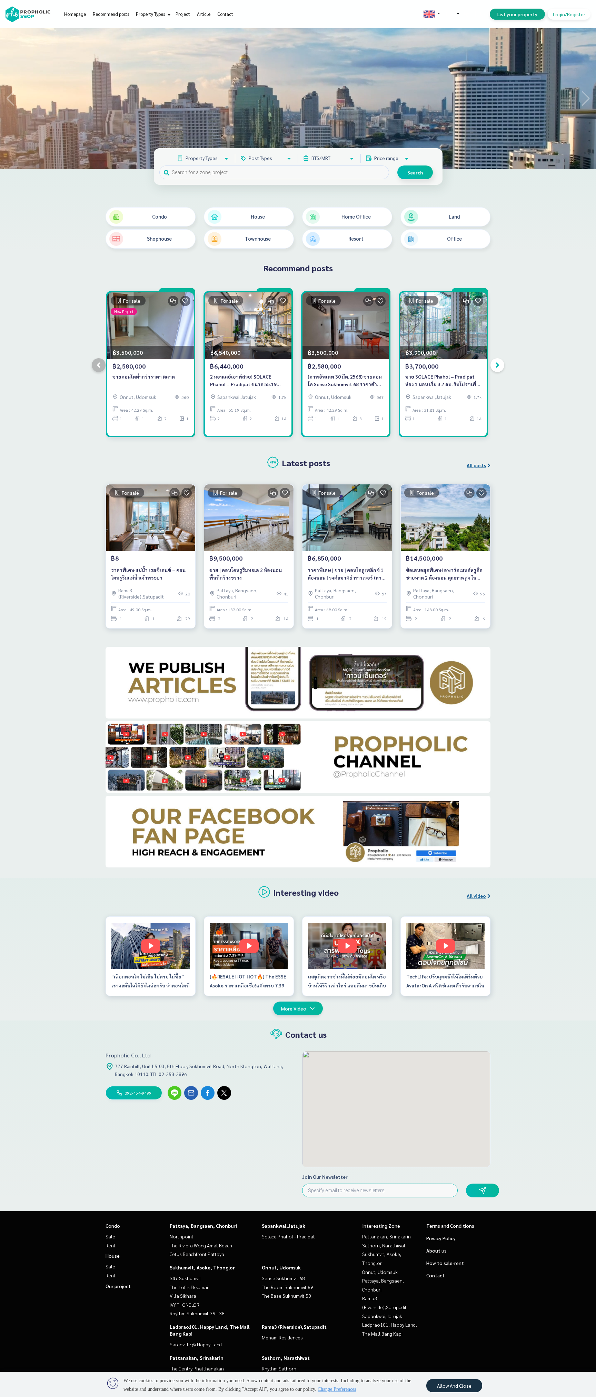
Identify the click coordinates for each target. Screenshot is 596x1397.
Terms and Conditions (450, 1226)
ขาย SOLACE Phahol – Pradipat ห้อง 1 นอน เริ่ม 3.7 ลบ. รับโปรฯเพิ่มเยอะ (442, 380)
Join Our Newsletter (325, 1177)
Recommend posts (111, 14)
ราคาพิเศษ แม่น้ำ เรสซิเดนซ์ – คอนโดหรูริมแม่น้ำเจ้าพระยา (148, 574)
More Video (293, 1008)
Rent (111, 1245)
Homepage (75, 14)
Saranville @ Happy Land (196, 1344)
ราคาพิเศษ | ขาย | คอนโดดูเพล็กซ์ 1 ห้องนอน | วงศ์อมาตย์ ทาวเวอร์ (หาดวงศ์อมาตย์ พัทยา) (346, 574)
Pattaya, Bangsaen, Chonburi (203, 1226)
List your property (517, 14)
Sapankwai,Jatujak (283, 1226)
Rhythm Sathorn (279, 1368)
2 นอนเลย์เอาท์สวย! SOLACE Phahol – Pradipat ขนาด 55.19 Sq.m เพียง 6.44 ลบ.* (243, 380)
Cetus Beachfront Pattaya (197, 1254)
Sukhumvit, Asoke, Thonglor (202, 1267)
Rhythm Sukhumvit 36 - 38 (197, 1313)
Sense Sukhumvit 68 (283, 1278)
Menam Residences (282, 1337)
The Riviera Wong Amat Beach (201, 1245)
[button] (586, 98)
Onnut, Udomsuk (281, 1267)
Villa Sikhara (183, 1296)
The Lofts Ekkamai (189, 1287)
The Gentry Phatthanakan (197, 1368)
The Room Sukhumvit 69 (287, 1287)
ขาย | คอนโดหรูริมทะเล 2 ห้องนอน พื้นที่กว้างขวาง (245, 574)
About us (436, 1250)
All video (476, 896)
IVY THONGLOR (184, 1304)
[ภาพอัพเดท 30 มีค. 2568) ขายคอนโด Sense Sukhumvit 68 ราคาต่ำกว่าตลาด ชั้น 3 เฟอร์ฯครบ (345, 380)
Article (203, 14)
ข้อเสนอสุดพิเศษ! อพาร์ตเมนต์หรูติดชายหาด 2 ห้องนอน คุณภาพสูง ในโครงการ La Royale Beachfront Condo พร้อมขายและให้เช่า (444, 574)
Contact (225, 14)
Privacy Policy (441, 1238)
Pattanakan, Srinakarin (196, 1358)
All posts (476, 465)
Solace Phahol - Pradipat (288, 1236)
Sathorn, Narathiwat (286, 1358)
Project (183, 14)
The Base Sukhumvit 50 (286, 1296)
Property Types (151, 14)
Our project (118, 1286)
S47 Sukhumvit (185, 1278)
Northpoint (181, 1236)
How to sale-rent (445, 1263)
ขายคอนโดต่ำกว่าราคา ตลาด (143, 376)
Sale (110, 1236)
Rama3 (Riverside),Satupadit (294, 1327)
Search (415, 172)
